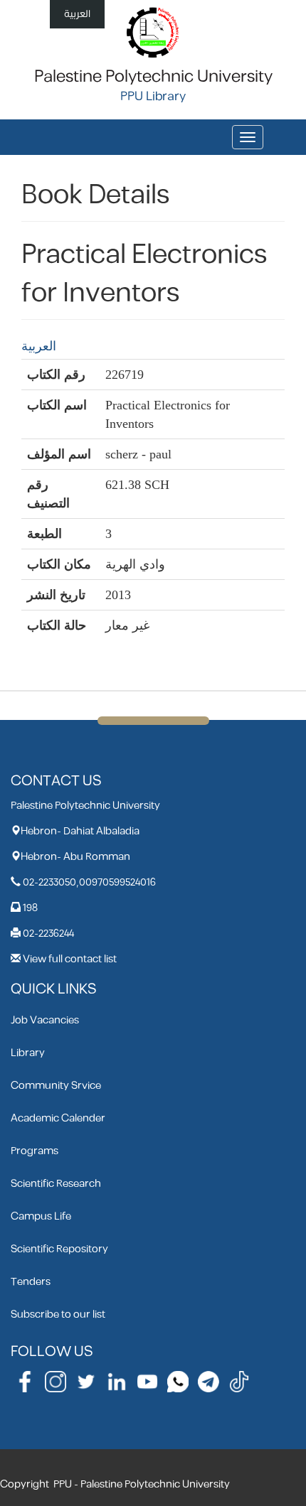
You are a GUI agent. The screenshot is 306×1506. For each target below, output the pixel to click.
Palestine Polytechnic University (153, 77)
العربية (77, 14)
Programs (34, 1151)
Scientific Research (56, 1184)
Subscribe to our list (58, 1314)
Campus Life (41, 1216)
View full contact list (70, 959)
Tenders (31, 1282)
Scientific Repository (59, 1249)
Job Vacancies (45, 1020)
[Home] (153, 31)
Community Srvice (56, 1085)
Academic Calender (58, 1118)
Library (28, 1053)
